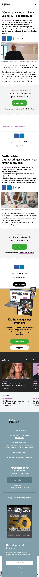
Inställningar (19, 568)
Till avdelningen (31, 360)
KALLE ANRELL (19, 437)
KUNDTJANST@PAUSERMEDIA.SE (23, 445)
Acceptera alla (20, 563)
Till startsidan (19, 284)
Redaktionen (10, 457)
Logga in (19, 348)
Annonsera (29, 457)
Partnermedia (20, 457)
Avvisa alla (20, 573)
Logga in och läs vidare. (26, 109)
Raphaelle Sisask (20, 146)
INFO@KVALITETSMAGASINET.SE (24, 447)
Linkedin (19, 501)
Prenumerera (18, 103)
